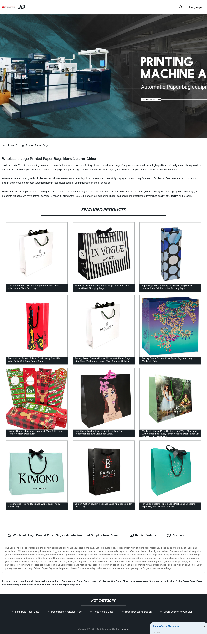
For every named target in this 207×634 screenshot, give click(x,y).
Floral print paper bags (135, 581)
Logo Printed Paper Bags (33, 145)
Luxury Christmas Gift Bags (106, 581)
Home (10, 145)
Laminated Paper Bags (27, 611)
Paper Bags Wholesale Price (66, 611)
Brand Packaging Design (138, 611)
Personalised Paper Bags (76, 581)
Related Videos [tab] (145, 535)
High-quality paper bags (47, 581)
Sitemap (125, 629)
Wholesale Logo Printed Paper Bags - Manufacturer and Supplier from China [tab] (66, 535)
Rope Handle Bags (103, 611)
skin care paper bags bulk (66, 584)
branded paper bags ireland (17, 581)
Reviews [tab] (178, 535)
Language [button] (195, 7)
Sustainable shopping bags (35, 584)
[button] (170, 7)
